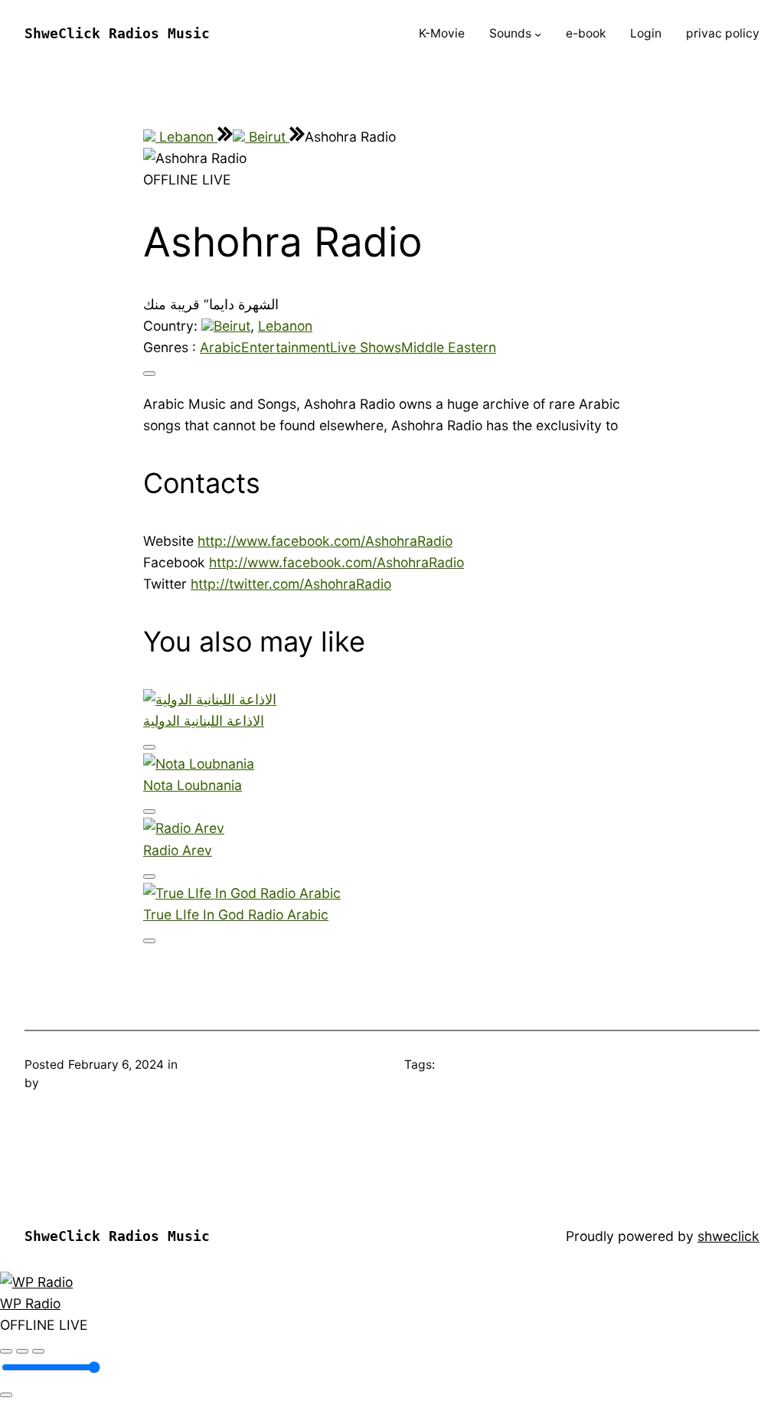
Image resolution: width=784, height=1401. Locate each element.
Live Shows (365, 347)
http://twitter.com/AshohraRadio (291, 584)
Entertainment (285, 347)
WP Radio (30, 1303)
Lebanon (186, 137)
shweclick (728, 1236)
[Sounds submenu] (537, 34)
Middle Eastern (448, 347)
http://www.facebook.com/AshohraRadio (325, 541)
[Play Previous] (6, 1351)
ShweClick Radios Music (117, 33)
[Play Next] (38, 1351)
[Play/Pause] (22, 1351)
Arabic (220, 347)
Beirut (267, 137)
